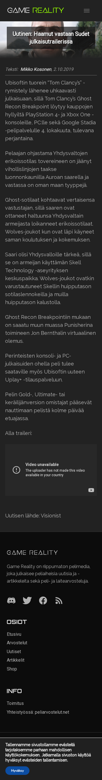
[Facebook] (43, 601)
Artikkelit (15, 660)
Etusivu (14, 634)
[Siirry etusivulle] (35, 10)
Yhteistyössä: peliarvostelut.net (38, 712)
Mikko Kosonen (35, 69)
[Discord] (11, 601)
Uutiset (14, 651)
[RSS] (58, 601)
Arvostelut (17, 642)
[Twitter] (27, 601)
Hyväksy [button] (17, 770)
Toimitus (15, 703)
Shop (12, 669)
